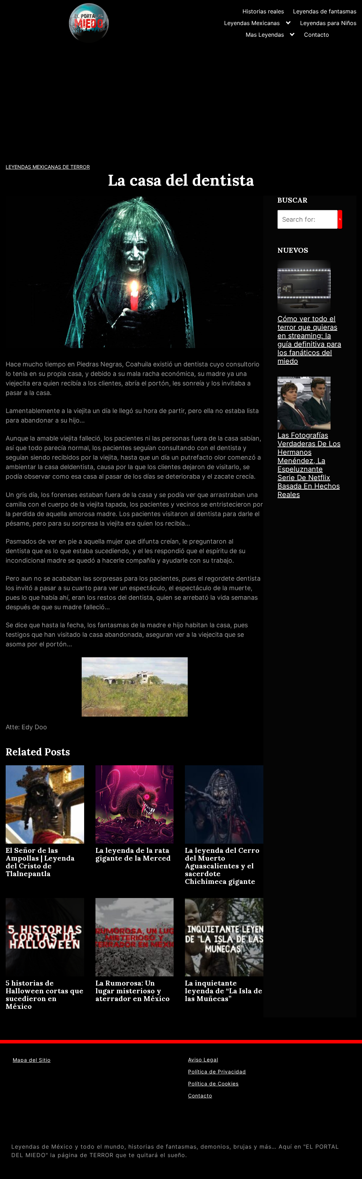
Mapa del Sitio (32, 1060)
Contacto (316, 34)
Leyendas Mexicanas (252, 22)
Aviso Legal (203, 1060)
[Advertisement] (181, 98)
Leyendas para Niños (328, 22)
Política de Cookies (213, 1084)
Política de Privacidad (217, 1072)
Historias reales (263, 11)
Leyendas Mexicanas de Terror (48, 167)
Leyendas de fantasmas (324, 11)
